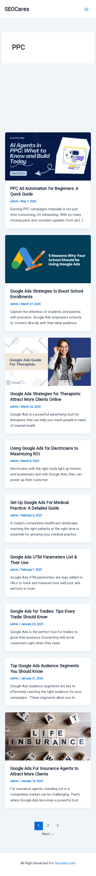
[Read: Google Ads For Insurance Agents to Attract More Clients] (48, 736)
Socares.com (65, 863)
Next (48, 834)
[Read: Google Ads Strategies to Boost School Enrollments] (48, 259)
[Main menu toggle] (86, 9)
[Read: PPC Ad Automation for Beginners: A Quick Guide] (48, 156)
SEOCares (17, 9)
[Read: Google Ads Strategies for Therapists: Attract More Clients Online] (48, 361)
